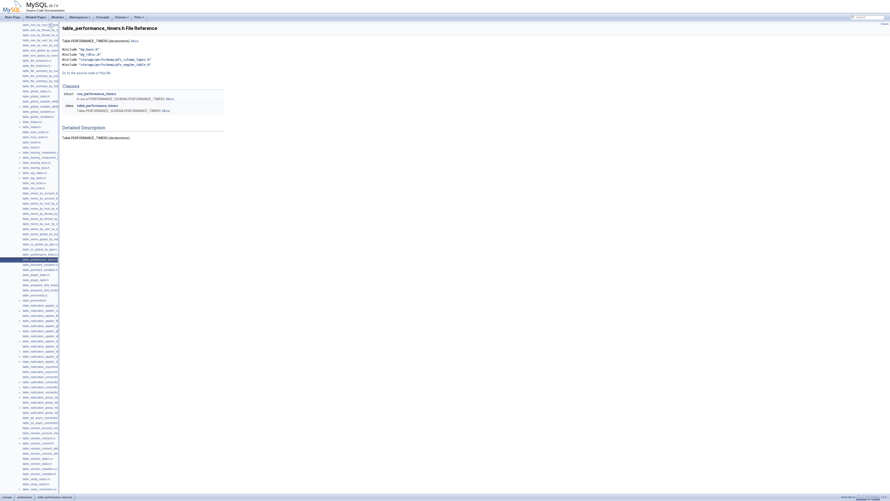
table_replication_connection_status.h (47, 392)
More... (136, 41)
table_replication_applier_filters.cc (44, 316)
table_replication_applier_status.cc (45, 336)
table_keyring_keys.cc (37, 162)
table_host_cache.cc (36, 132)
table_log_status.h (34, 178)
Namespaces (79, 17)
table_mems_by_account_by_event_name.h (51, 198)
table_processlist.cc (35, 295)
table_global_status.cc (37, 91)
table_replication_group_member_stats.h (49, 402)
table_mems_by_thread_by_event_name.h (50, 219)
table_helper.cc (32, 122)
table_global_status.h (36, 96)
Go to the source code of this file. (86, 73)
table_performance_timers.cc (41, 254)
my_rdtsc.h (90, 54)
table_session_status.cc (38, 458)
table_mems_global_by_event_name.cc (48, 234)
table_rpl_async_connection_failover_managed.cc (54, 418)
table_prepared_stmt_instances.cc (44, 285)
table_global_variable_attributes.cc (45, 101)
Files (137, 17)
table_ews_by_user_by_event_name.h (47, 45)
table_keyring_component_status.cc (45, 152)
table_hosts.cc (32, 142)
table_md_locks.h (34, 188)
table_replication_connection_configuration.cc (52, 377)
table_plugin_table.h (36, 280)
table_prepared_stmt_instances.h (44, 290)
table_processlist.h (34, 300)
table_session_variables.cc (40, 469)
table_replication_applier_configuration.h (49, 310)
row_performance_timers (96, 94)
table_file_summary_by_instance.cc (45, 81)
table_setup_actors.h (36, 484)
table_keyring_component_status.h (45, 157)
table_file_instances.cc (37, 60)
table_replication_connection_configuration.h (51, 382)
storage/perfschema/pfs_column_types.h (115, 59)
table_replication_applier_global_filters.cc (49, 326)
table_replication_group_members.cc (46, 407)
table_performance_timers (97, 106)
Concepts (102, 17)
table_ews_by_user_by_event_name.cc (48, 40)
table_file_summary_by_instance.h (45, 86)
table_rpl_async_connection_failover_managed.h (54, 423)
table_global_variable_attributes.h (44, 106)
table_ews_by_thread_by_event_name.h (48, 35)
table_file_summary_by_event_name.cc (48, 71)
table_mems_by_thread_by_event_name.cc (50, 213)
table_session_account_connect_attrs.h (48, 433)
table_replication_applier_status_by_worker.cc (52, 356)
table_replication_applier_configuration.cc (49, 305)
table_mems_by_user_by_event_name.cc (49, 224)
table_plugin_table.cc (36, 275)
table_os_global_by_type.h (40, 249)
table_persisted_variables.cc (41, 265)
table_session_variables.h (39, 474)
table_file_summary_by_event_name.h (47, 76)
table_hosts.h (31, 147)
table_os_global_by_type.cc (40, 244)
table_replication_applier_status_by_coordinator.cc (55, 346)
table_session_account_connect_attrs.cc (48, 428)
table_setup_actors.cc (36, 479)
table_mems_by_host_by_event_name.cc (49, 203)
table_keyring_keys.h (36, 168)
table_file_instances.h (36, 65)
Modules (58, 17)
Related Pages (36, 17)
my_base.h (89, 49)
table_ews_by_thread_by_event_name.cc (49, 30)
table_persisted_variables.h (40, 270)
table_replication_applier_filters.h (44, 321)
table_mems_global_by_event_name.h (47, 239)
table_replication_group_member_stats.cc (49, 397)
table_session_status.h (37, 464)
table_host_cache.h (35, 137)
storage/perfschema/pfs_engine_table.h (115, 65)
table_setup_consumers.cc (40, 489)
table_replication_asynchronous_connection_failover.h (57, 372)
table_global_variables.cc (39, 111)
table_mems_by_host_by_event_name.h (48, 208)
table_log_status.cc (35, 173)
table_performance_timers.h (40, 259)
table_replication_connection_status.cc (47, 387)
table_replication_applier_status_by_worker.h (51, 361)
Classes (120, 17)
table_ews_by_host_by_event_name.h (47, 25)
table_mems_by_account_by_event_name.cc (51, 193)
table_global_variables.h (38, 117)
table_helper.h (32, 127)
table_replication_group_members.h (46, 412)
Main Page (12, 17)
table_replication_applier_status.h (44, 341)
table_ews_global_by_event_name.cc (47, 50)
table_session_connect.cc (39, 438)
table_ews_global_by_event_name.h (46, 55)
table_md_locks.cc (34, 183)
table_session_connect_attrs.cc (42, 448)
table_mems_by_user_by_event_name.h (48, 229)
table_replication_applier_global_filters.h (48, 331)
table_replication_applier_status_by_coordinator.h (54, 351)
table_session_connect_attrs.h (42, 453)
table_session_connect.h (38, 443)
